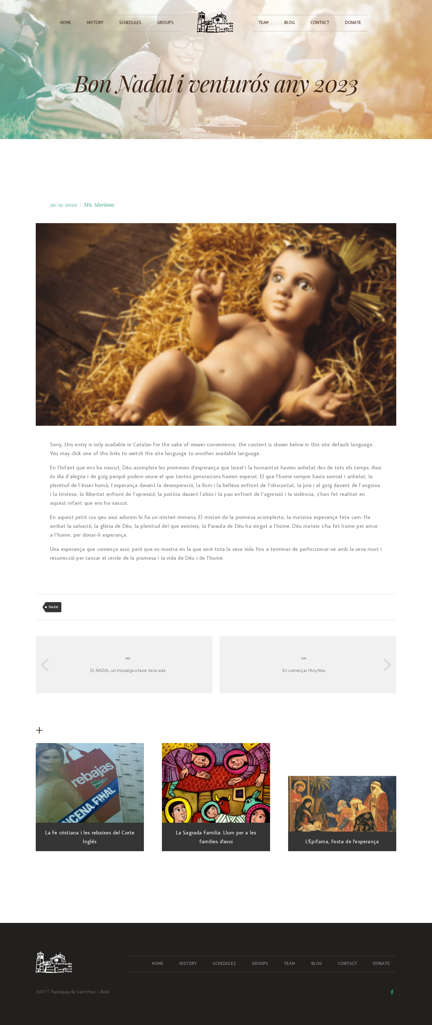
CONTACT (320, 23)
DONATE (353, 23)
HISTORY (95, 23)
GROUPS (165, 23)
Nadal (53, 607)
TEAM (263, 23)
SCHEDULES (130, 23)
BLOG (289, 23)
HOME (65, 23)
